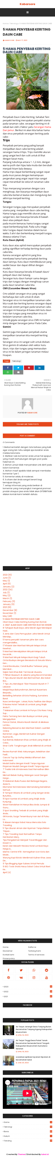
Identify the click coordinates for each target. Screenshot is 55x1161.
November (9, 613)
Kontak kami (8, 954)
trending (28, 1141)
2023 (7, 574)
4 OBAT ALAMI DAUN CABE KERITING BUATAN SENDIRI (27, 625)
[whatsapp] (33, 970)
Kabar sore (9, 40)
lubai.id (45, 1154)
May (6, 580)
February (9, 601)
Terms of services (36, 954)
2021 (7, 607)
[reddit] (46, 970)
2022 (8, 589)
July (6, 592)
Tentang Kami (34, 951)
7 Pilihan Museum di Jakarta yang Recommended (27, 675)
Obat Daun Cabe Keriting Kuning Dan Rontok (25, 622)
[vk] (21, 977)
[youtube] (46, 977)
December (10, 610)
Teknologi (14, 23)
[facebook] (8, 970)
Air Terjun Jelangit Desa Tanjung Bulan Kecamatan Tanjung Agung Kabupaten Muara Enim (34, 1029)
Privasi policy (9, 958)
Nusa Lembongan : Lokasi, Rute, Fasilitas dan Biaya (27, 701)
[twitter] (21, 970)
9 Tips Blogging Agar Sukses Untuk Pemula (23, 863)
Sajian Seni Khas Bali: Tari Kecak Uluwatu (22, 672)
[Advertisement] (27, 906)
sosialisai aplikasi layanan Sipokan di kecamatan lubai (33, 1058)
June (7, 577)
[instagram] (33, 977)
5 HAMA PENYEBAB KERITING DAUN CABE (21, 619)
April (7, 583)
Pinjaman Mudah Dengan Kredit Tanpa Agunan (26, 766)
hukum (27, 1136)
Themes (22, 1154)
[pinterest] (8, 977)
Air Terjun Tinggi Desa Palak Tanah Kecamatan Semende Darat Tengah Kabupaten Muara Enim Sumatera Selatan (32, 1044)
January (8, 586)
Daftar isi (32, 947)
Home (5, 23)
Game (28, 1122)
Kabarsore (27, 4)
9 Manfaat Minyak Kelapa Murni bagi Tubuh (24, 657)
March (7, 598)
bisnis (28, 1131)
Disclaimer (8, 951)
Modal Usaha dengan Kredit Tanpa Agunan (24, 763)
